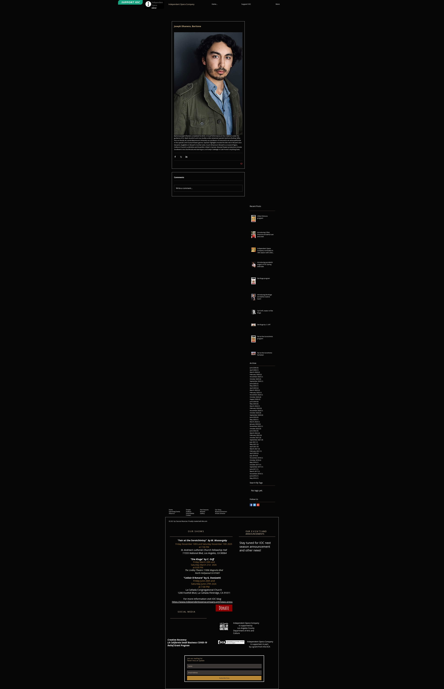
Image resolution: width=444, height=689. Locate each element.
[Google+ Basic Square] (258, 505)
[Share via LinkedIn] (186, 157)
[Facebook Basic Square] (251, 505)
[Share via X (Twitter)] (181, 157)
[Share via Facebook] (175, 157)
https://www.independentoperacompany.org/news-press (202, 601)
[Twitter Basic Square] (254, 505)
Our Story (218, 510)
